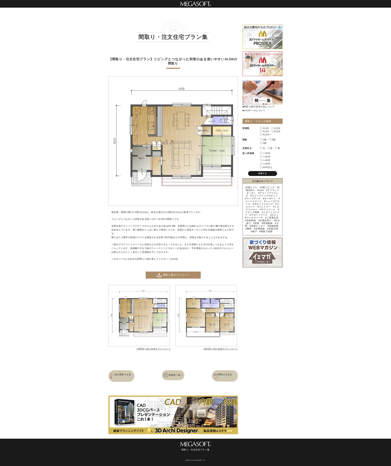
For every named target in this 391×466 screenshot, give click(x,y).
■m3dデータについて (254, 110)
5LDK (277, 131)
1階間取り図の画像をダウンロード (154, 349)
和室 (257, 223)
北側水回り (265, 220)
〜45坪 (266, 164)
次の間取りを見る (223, 374)
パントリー (265, 206)
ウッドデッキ (254, 198)
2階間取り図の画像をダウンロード (221, 349)
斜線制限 (273, 226)
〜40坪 (266, 160)
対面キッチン (258, 226)
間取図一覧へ (176, 375)
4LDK (266, 131)
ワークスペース (255, 217)
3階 (265, 143)
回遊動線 (268, 223)
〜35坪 (266, 156)
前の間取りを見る (120, 375)
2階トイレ (252, 187)
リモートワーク (259, 215)
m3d (261, 190)
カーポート (270, 198)
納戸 (254, 231)
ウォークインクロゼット (265, 195)
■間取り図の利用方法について (259, 106)
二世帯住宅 (272, 217)
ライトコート (268, 209)
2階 (274, 139)
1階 (265, 139)
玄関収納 (260, 228)
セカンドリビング (263, 204)
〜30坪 (266, 153)
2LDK (266, 128)
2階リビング (267, 187)
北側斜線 (251, 220)
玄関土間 (273, 228)
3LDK (277, 128)
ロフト (274, 215)
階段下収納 (266, 231)
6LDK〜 (267, 134)
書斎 (249, 228)
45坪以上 (268, 167)
